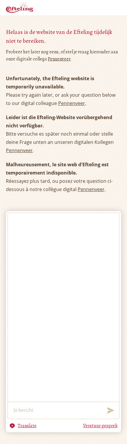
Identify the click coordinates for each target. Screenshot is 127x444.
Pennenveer (59, 59)
